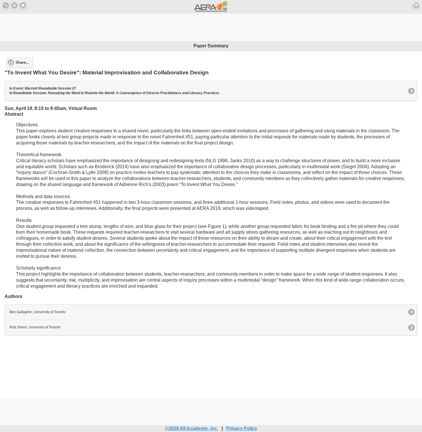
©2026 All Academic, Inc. (191, 428)
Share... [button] (22, 63)
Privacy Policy (241, 428)
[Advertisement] (211, 26)
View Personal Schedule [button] (416, 5)
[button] (14, 5)
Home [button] (23, 5)
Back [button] (5, 5)
